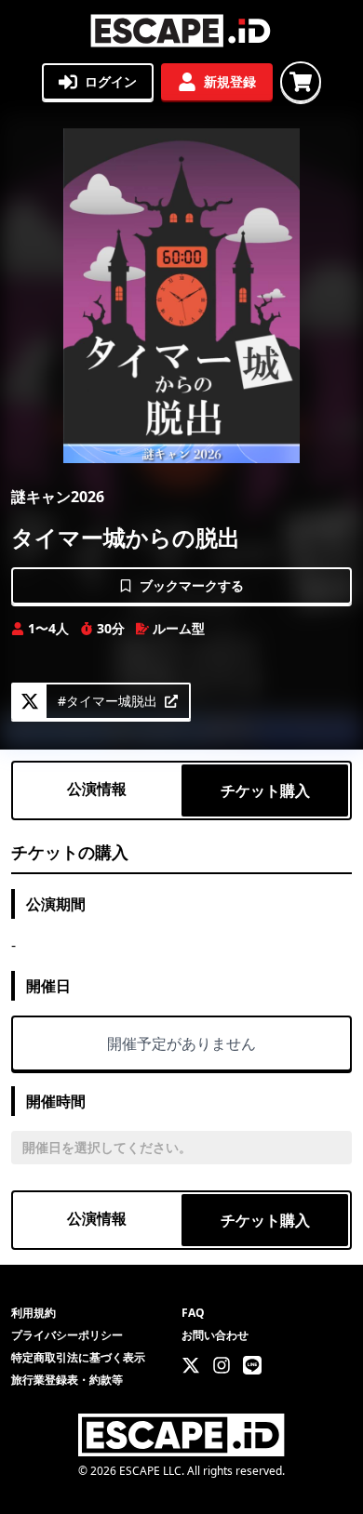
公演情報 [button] (97, 788)
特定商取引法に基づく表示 (78, 1357)
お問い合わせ (215, 1335)
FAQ (193, 1313)
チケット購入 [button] (265, 790)
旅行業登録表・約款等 (67, 1380)
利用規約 (33, 1313)
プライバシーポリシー (67, 1335)
